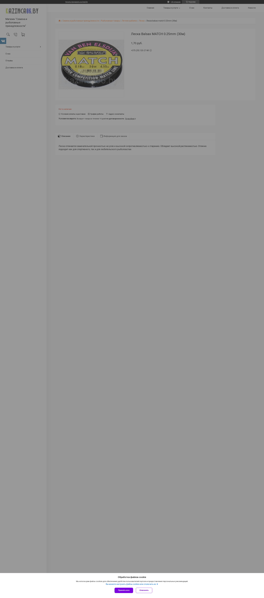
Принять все (124, 590)
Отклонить (144, 590)
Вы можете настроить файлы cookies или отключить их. (131, 584)
